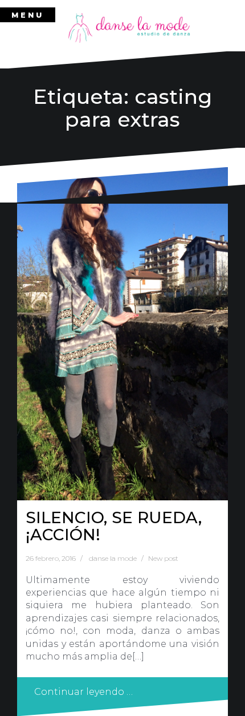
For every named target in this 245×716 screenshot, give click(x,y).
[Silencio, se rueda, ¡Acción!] (122, 333)
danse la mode (113, 558)
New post (163, 558)
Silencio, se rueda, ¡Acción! (114, 526)
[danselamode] (129, 27)
